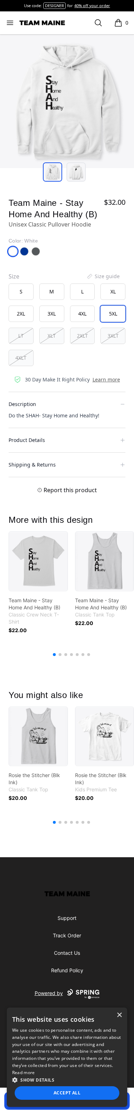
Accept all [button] (67, 1093)
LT (21, 335)
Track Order (67, 935)
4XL (82, 313)
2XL (21, 313)
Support (67, 918)
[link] (38, 561)
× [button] (119, 1015)
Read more (23, 1072)
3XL (52, 313)
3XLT (113, 335)
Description (22, 404)
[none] (103, 276)
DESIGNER (54, 5)
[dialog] (67, 1057)
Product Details (27, 440)
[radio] (21, 291)
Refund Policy (67, 970)
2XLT (82, 335)
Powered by (49, 993)
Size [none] (14, 276)
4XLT (20, 357)
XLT (52, 335)
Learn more (106, 379)
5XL (113, 313)
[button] (67, 1079)
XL (113, 291)
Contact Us (67, 953)
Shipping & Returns (32, 464)
